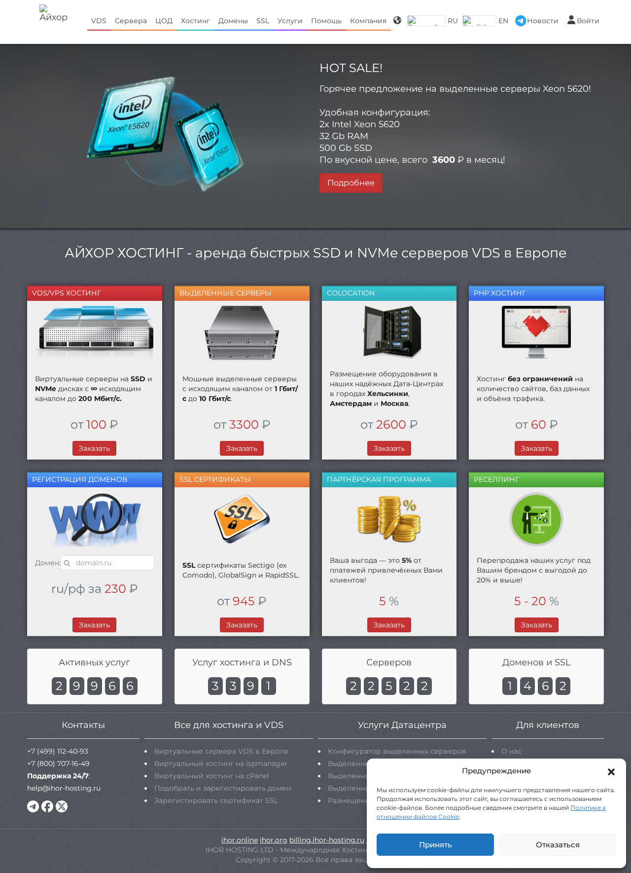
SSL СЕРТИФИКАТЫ (215, 479)
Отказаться (558, 844)
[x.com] (62, 806)
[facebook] (47, 806)
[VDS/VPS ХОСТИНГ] (94, 333)
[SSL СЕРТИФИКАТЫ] (242, 519)
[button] (611, 771)
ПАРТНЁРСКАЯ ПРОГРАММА (379, 479)
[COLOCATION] (389, 333)
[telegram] (33, 806)
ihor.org (273, 840)
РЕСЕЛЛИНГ (496, 479)
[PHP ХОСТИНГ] (536, 333)
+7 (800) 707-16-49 (58, 763)
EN (503, 20)
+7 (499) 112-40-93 (57, 751)
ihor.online (239, 840)
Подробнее (351, 182)
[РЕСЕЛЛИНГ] (536, 519)
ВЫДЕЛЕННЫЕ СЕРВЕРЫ (225, 293)
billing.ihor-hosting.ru (326, 840)
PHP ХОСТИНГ (500, 293)
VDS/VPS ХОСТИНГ (66, 293)
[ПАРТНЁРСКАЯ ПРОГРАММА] (389, 519)
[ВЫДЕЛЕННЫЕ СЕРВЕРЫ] (242, 333)
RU (453, 20)
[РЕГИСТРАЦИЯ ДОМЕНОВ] (94, 519)
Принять (435, 844)
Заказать (94, 448)
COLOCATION (351, 293)
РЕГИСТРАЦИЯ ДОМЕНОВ (79, 479)
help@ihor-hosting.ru (64, 788)
